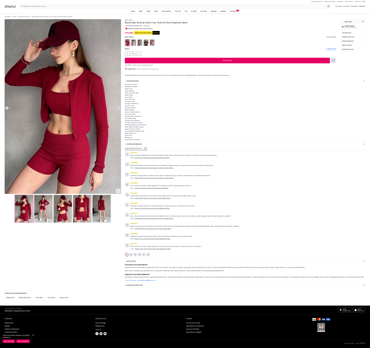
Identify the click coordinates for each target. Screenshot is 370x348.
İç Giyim (194, 11)
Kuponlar (234, 11)
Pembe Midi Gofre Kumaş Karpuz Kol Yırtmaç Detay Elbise (154, 168)
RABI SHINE (10, 297)
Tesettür (178, 11)
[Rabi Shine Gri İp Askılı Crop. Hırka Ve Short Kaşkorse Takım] (133, 43)
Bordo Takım (64, 297)
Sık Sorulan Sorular (193, 323)
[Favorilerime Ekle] (333, 60)
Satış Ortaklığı (100, 323)
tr (364, 1)
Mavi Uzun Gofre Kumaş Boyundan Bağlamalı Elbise (152, 158)
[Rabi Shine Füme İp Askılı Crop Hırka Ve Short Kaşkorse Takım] (140, 43)
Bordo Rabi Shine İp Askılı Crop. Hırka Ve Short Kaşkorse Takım (52, 17)
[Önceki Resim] (6, 108)
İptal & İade (358, 1)
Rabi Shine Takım (24, 17)
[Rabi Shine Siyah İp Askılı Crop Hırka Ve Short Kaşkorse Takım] (146, 43)
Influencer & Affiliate (329, 1)
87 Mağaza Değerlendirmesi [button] (134, 26)
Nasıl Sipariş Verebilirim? (195, 326)
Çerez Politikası (360, 343)
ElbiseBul (8, 17)
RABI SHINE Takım (25, 297)
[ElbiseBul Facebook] (96, 333)
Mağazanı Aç (100, 326)
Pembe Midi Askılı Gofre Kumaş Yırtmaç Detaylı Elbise (152, 198)
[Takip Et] (363, 21)
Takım (148, 11)
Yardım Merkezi (349, 1)
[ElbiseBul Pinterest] (101, 333)
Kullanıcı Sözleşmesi (12, 329)
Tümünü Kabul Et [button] (23, 341)
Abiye (141, 11)
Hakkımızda (340, 1)
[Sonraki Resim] (118, 108)
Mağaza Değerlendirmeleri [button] (135, 148)
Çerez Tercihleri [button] (349, 343)
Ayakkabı (214, 11)
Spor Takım (51, 297)
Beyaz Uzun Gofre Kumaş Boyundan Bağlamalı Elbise (152, 239)
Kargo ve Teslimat (192, 329)
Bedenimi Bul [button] (332, 49)
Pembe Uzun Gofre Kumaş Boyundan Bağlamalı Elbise (153, 249)
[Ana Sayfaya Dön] (10, 6)
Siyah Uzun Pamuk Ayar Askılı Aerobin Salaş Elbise (151, 188)
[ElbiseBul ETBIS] (321, 327)
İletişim (7, 326)
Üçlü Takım (39, 297)
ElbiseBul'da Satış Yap (317, 1)
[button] (329, 6)
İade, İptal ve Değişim (194, 332)
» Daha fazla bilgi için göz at (140, 280)
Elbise (133, 11)
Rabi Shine (128, 20)
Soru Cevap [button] (147, 26)
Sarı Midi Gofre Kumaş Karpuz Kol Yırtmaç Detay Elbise (153, 229)
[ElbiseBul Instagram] (105, 333)
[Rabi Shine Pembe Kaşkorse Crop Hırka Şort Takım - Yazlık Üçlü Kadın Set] (152, 43)
